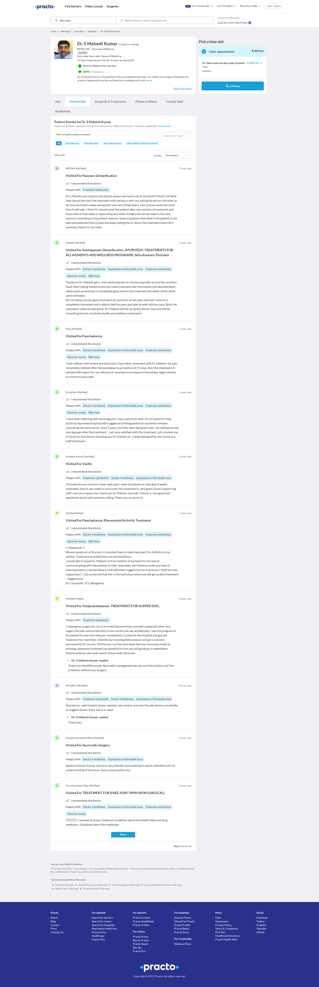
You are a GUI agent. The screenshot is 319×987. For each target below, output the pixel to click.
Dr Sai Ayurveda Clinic (61, 868)
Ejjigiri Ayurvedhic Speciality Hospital (89, 871)
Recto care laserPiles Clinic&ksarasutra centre (153, 868)
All (58, 143)
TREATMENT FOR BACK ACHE (142, 143)
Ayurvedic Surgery (112, 143)
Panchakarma (72, 143)
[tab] (58, 101)
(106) (78, 101)
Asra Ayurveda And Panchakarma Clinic (109, 868)
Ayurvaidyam (81, 868)
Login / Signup (273, 5)
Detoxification (91, 143)
